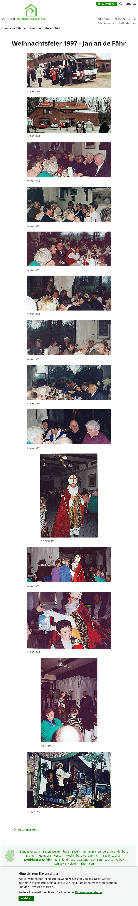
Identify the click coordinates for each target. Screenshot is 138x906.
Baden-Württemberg (56, 851)
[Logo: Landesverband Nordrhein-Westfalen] (32, 11)
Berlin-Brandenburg (96, 851)
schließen (26, 898)
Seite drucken (27, 830)
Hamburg (45, 855)
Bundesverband (30, 851)
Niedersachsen (112, 855)
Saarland (83, 859)
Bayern (76, 851)
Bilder (22, 28)
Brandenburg (119, 851)
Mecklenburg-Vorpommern (83, 855)
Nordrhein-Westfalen (38, 859)
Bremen (31, 855)
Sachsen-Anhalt (114, 859)
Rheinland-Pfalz (65, 859)
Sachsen (96, 859)
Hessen (58, 855)
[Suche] (120, 4)
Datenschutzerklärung (89, 892)
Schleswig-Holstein (66, 864)
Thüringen (87, 864)
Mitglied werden (106, 4)
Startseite (8, 28)
